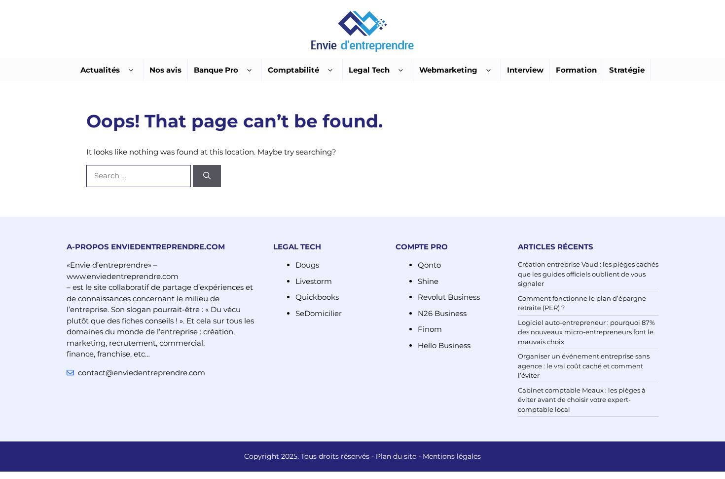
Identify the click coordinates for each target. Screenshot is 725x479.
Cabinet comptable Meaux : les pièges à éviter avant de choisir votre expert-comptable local (582, 399)
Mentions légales (452, 456)
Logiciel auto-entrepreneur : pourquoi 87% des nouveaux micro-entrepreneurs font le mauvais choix (586, 332)
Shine (428, 281)
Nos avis (165, 70)
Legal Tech (369, 70)
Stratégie (627, 70)
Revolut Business (449, 297)
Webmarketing (448, 70)
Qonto (429, 265)
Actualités (100, 70)
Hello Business (444, 345)
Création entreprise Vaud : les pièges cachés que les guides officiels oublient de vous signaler (588, 273)
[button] (131, 70)
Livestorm (313, 281)
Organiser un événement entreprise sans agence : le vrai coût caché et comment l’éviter (584, 365)
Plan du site (396, 456)
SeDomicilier (318, 313)
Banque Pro (216, 70)
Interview (525, 70)
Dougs (307, 265)
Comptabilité (293, 70)
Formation (576, 70)
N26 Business (442, 313)
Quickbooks (317, 297)
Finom (430, 329)
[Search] (207, 176)
